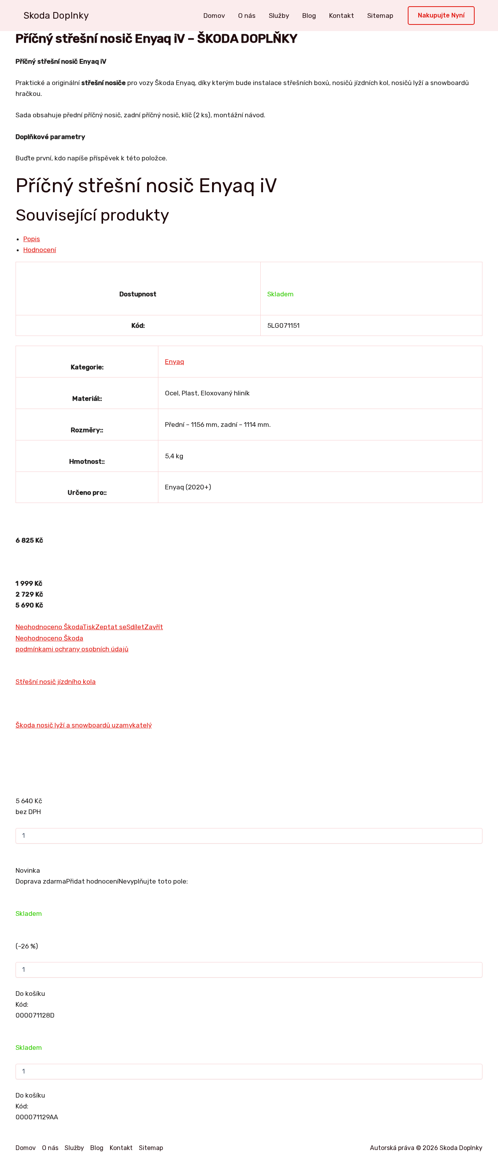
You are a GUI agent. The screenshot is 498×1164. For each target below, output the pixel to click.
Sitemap (380, 15)
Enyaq (174, 361)
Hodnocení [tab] (39, 250)
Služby (279, 15)
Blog (309, 15)
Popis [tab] (31, 239)
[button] (441, 15)
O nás (247, 15)
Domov (214, 15)
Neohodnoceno (40, 627)
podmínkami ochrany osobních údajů (72, 649)
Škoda (73, 627)
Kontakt (341, 15)
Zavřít (153, 627)
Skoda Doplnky (56, 15)
